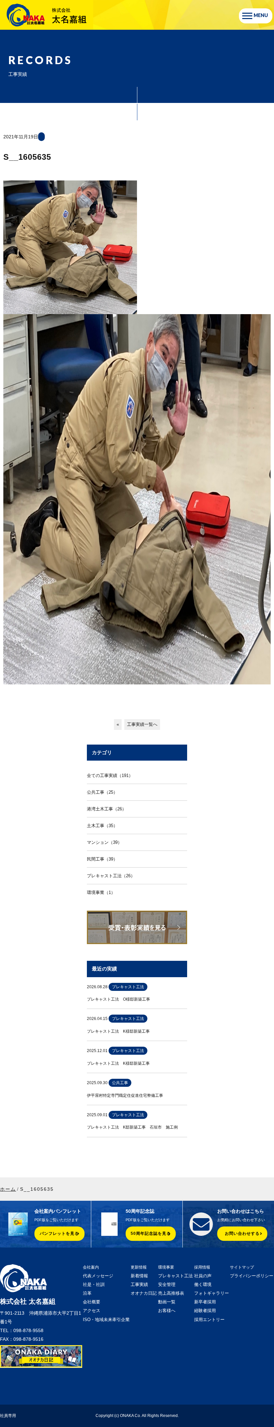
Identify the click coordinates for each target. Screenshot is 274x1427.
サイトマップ (242, 1267)
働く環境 (203, 1284)
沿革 (87, 1293)
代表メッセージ (98, 1275)
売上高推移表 (171, 1293)
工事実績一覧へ (142, 724)
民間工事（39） (102, 859)
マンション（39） (104, 842)
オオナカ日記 (144, 1293)
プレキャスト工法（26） (111, 875)
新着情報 (139, 1275)
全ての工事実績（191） (110, 775)
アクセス (91, 1310)
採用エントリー (209, 1319)
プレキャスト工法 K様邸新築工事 (118, 1031)
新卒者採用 (205, 1301)
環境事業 (166, 1267)
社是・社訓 (94, 1284)
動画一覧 (166, 1301)
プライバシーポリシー (251, 1275)
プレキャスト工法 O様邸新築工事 (118, 999)
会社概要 (91, 1301)
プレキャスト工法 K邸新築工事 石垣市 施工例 (132, 1127)
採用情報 (202, 1267)
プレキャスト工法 (175, 1275)
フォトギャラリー (211, 1293)
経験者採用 (205, 1310)
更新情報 (139, 1267)
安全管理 (166, 1284)
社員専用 (8, 1415)
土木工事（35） (102, 825)
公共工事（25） (102, 792)
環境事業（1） (101, 892)
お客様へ (166, 1310)
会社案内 (91, 1267)
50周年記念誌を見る (151, 1233)
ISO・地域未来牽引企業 (106, 1319)
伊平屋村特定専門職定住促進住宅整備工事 (125, 1095)
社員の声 (203, 1275)
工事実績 (139, 1284)
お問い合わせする (242, 1233)
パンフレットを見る (59, 1233)
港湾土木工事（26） (106, 808)
